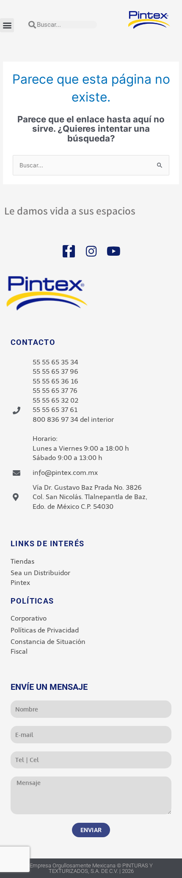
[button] (7, 25)
